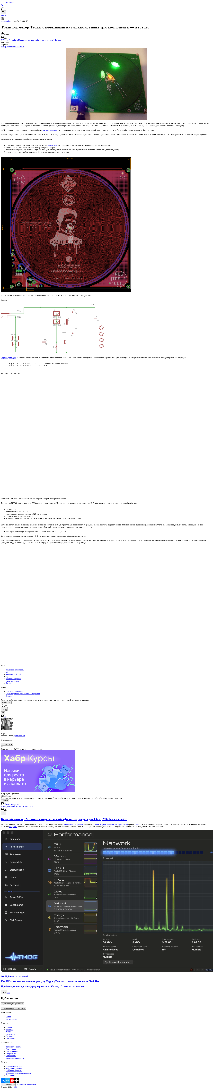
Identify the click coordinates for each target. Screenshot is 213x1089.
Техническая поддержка (26, 1084)
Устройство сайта (13, 1047)
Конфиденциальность (15, 1058)
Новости (9, 1030)
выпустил (13, 827)
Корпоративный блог (15, 1066)
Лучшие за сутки (8, 1004)
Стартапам (10, 1075)
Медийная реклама (14, 1068)
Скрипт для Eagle (8, 358)
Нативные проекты (14, 1071)
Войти (8, 1017)
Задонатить (6, 702)
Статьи (9, 1027)
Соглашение (11, 1056)
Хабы (8, 1032)
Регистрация (11, 1019)
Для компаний (12, 1051)
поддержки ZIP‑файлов (73, 824)
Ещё (8, 993)
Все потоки (10, 2)
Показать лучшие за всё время (13, 1008)
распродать (52, 145)
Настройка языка (8, 1084)
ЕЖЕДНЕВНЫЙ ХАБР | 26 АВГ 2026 (17, 806)
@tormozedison (19, 736)
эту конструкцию (49, 130)
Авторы (9, 1036)
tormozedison (6, 21)
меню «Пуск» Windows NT (106, 824)
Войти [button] (3, 15)
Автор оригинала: (12, 47)
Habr (14, 1087)
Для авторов (11, 1049)
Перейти (5, 801)
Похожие (19, 1004)
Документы (11, 1053)
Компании (10, 1034)
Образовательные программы (18, 1073)
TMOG (137, 824)
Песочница (10, 1038)
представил (123, 824)
